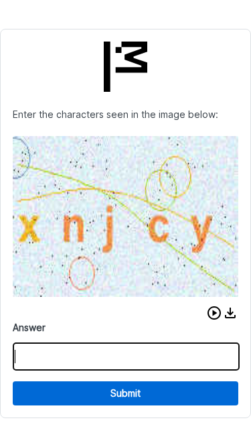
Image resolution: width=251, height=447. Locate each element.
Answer (29, 327)
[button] (214, 313)
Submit (125, 393)
